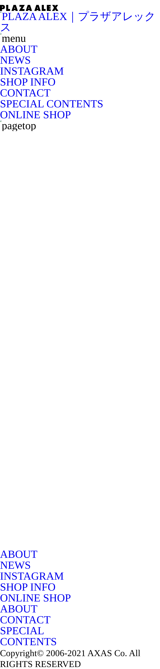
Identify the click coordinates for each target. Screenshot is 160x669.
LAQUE (18, 213)
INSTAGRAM (32, 71)
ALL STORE (29, 158)
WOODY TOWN (38, 191)
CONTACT (25, 93)
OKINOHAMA (34, 169)
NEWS (15, 60)
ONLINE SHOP (35, 115)
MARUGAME (32, 180)
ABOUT (18, 49)
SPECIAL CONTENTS (51, 104)
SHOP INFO (28, 82)
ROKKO (19, 202)
